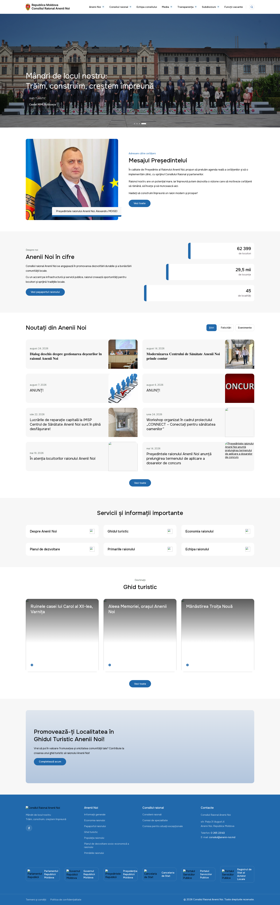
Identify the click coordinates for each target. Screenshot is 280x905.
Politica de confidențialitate (65, 899)
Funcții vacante (233, 7)
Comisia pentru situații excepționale (162, 826)
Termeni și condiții (36, 899)
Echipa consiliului (147, 7)
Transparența (185, 7)
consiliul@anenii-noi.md (222, 837)
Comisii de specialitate (155, 820)
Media (165, 7)
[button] (136, 123)
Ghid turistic (91, 832)
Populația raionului (94, 838)
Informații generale (94, 814)
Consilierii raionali (152, 814)
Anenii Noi (95, 7)
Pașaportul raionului (95, 826)
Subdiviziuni (209, 7)
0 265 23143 (218, 833)
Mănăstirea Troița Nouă (209, 606)
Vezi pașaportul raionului (45, 292)
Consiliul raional (118, 7)
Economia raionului (94, 820)
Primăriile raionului (94, 853)
